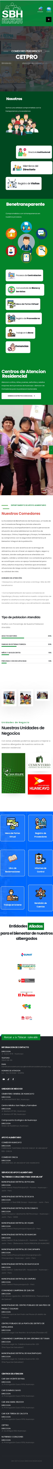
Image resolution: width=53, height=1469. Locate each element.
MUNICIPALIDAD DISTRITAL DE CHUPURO (19, 1278)
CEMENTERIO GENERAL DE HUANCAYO (18, 1093)
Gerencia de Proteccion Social (20, 396)
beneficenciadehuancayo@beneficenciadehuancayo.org (26, 1066)
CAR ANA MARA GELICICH (13, 1402)
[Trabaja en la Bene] (20, 336)
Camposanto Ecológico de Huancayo (19, 1120)
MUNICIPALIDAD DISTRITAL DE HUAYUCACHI (20, 1264)
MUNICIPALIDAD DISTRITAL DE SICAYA (18, 1196)
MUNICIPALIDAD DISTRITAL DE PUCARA (18, 1182)
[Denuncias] (18, 350)
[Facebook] (13, 1079)
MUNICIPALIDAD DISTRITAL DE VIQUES (18, 1223)
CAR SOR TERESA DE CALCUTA (15, 1413)
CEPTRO (5, 1425)
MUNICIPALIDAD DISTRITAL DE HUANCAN (19, 1234)
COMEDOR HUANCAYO (12, 1142)
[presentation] (6, 58)
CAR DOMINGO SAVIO (11, 1390)
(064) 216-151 (7, 1060)
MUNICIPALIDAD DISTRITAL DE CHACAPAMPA (21, 1249)
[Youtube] (4, 1079)
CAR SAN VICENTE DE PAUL (13, 1378)
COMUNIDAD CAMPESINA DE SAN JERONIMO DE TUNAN (25, 1338)
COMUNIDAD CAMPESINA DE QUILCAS (18, 1290)
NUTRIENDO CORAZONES (12, 1436)
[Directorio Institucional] (24, 156)
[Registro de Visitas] (24, 187)
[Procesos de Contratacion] (24, 278)
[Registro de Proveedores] (24, 322)
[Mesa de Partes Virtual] (23, 307)
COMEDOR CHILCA (10, 1157)
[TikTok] (8, 1079)
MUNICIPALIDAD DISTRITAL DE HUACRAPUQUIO (21, 1353)
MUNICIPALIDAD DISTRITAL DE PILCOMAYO (20, 1208)
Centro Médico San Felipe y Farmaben (19, 1105)
